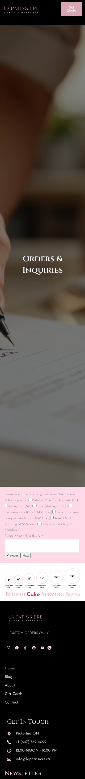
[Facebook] (16, 647)
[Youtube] (42, 647)
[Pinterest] (33, 647)
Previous (13, 555)
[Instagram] (8, 647)
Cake (33, 594)
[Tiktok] (25, 647)
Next (25, 555)
